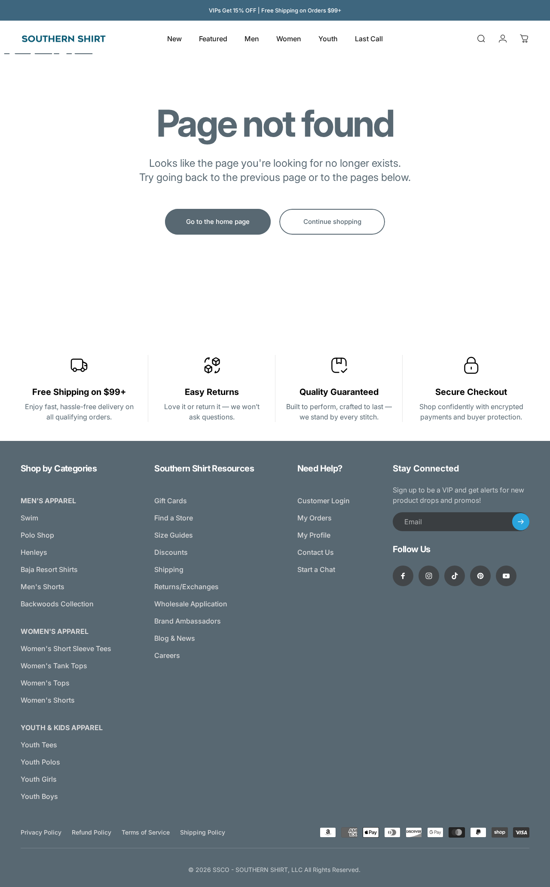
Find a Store (173, 518)
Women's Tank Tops (54, 665)
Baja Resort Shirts (49, 569)
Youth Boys (39, 796)
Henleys (34, 552)
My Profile (313, 535)
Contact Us (315, 552)
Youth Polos (40, 762)
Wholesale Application (190, 603)
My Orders (314, 518)
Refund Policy (91, 832)
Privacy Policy (41, 832)
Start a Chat (316, 569)
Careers (167, 655)
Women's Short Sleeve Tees (66, 648)
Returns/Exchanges (186, 586)
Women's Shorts (48, 700)
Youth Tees (39, 744)
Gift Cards (170, 500)
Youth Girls (39, 779)
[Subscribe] (520, 521)
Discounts (171, 552)
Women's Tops (45, 683)
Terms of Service (146, 832)
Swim (29, 518)
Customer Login (323, 500)
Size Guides (173, 535)
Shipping (168, 569)
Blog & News (174, 638)
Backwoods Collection (57, 603)
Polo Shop (37, 535)
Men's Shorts (42, 586)
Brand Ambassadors (187, 621)
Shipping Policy (202, 832)
